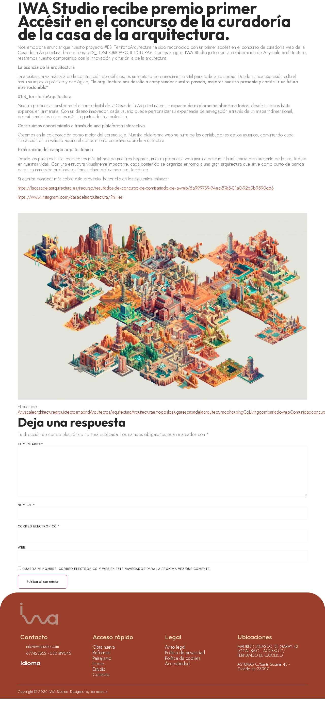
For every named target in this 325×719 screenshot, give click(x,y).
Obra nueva (104, 647)
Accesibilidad (177, 664)
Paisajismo (102, 658)
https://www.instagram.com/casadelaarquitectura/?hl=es (70, 197)
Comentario (30, 444)
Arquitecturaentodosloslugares (159, 412)
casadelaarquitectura (205, 412)
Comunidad (300, 412)
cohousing (233, 412)
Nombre (26, 505)
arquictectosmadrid (72, 412)
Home (98, 664)
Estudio (99, 669)
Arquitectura (121, 412)
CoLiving (251, 412)
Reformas (101, 653)
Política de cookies (182, 658)
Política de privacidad (185, 653)
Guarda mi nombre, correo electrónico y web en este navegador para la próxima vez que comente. (116, 568)
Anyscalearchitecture (36, 412)
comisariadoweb (274, 412)
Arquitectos (100, 412)
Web (21, 547)
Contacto (101, 675)
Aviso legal (175, 647)
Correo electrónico (39, 526)
